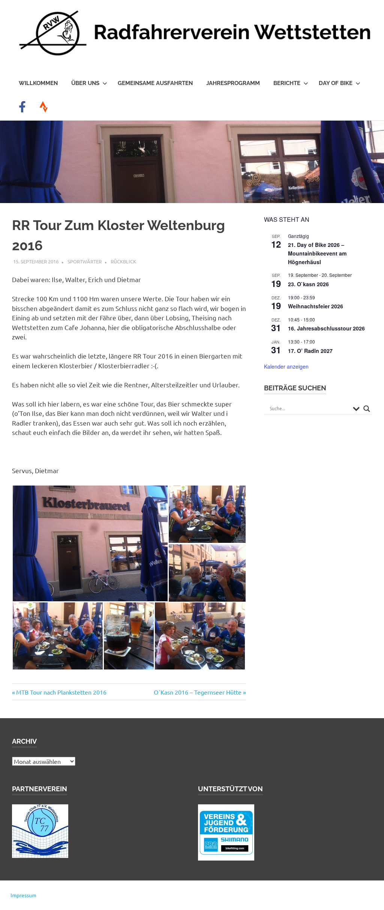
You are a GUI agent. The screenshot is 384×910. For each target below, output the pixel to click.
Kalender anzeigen (286, 366)
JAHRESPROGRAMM (233, 83)
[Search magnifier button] (367, 408)
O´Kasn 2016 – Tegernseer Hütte (198, 692)
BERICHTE (286, 83)
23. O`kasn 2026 (308, 284)
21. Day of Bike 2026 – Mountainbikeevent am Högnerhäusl (317, 253)
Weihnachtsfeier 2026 (315, 306)
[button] (90, 543)
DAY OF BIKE (335, 83)
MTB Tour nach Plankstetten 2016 (61, 692)
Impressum (23, 895)
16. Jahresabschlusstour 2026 (326, 328)
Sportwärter (85, 261)
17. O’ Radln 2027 (310, 350)
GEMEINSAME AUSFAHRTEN (155, 83)
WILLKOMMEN (38, 83)
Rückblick (123, 261)
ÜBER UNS (85, 83)
